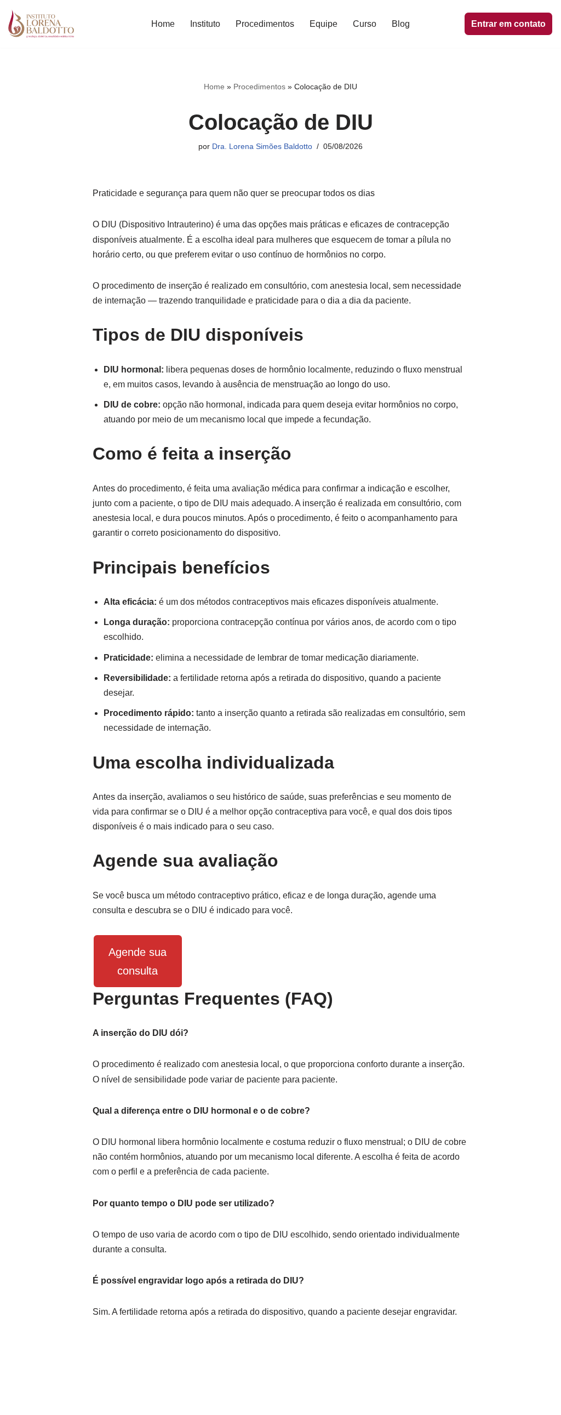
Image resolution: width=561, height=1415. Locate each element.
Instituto (205, 23)
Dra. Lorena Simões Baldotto (262, 146)
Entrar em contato (508, 23)
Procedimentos (265, 23)
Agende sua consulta (137, 961)
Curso (364, 23)
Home (163, 23)
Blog (401, 23)
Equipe (323, 23)
